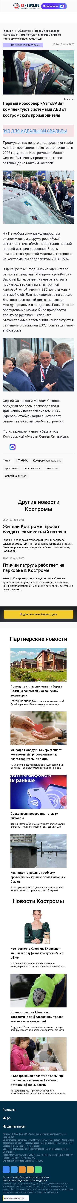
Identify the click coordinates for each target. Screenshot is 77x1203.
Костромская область (47, 461)
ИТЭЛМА (22, 461)
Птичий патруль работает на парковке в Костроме (33, 568)
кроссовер (11, 469)
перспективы (32, 469)
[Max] (36, 447)
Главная (8, 30)
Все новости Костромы (25, 45)
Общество (24, 30)
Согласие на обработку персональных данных (26, 1178)
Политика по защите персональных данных (25, 1181)
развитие (52, 469)
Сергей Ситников (15, 476)
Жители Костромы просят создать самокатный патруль (35, 530)
